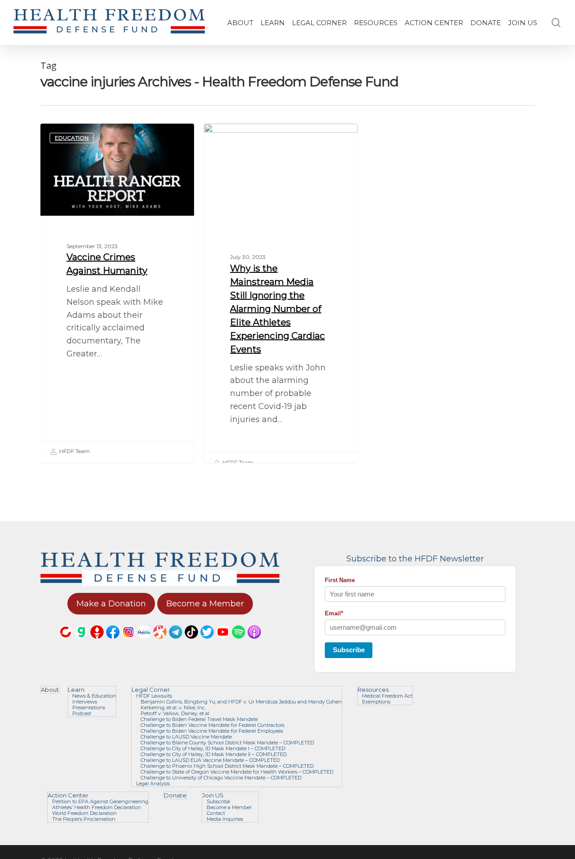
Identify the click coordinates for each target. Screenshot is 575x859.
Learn (76, 689)
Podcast (81, 714)
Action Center (68, 795)
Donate (175, 795)
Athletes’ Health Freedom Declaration (96, 807)
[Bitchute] (65, 643)
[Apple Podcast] (254, 643)
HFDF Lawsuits (154, 696)
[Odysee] (160, 643)
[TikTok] (191, 643)
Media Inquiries (225, 819)
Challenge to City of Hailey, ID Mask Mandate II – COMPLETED (214, 754)
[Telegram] (175, 643)
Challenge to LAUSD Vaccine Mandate (186, 737)
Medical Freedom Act (387, 696)
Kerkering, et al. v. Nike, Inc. (173, 708)
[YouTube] (223, 643)
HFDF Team (74, 451)
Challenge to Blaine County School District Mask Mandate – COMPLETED (227, 743)
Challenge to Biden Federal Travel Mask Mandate (199, 719)
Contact (216, 813)
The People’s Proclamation (83, 819)
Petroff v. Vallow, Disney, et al (175, 714)
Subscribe (349, 650)
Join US (213, 795)
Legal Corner (151, 689)
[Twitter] (207, 643)
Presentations (88, 708)
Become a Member (229, 807)
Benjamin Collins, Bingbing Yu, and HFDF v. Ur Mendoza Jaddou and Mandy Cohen (241, 702)
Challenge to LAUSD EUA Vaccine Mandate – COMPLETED (210, 760)
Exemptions (376, 702)
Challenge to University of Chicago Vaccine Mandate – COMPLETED (221, 778)
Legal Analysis (153, 784)
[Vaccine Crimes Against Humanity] (117, 293)
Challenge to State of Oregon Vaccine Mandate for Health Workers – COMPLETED (237, 772)
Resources (373, 689)
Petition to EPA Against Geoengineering (100, 802)
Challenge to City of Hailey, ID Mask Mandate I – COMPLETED (213, 749)
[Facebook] (112, 643)
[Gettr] (97, 643)
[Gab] (81, 643)
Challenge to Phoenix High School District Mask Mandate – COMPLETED (227, 766)
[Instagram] (128, 643)
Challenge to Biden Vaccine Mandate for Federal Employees (212, 731)
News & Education (94, 696)
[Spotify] (238, 643)
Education (71, 137)
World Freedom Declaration (84, 813)
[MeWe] (144, 643)
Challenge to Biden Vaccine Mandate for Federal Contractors (212, 725)
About (50, 689)
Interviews (235, 137)
